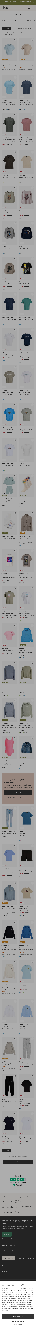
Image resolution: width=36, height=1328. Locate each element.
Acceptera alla (18, 1316)
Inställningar (18, 1325)
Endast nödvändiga (18, 1321)
